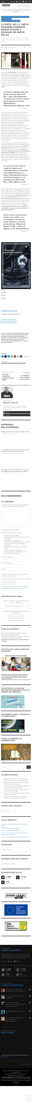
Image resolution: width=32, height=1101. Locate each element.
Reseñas (8, 18)
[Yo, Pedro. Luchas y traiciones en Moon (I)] (3, 997)
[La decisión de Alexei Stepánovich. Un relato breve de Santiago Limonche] (3, 1003)
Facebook (8, 415)
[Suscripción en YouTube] (3, 882)
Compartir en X (24, 108)
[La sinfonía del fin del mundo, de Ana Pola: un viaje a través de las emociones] (16, 463)
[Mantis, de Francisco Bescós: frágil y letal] (16, 443)
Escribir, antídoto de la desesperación (11, 830)
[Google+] (14, 1)
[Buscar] (3, 1)
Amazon (3, 298)
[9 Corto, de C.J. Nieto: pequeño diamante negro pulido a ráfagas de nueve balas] (16, 60)
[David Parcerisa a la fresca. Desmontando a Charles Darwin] (3, 990)
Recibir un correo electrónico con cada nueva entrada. (16, 578)
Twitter (7, 412)
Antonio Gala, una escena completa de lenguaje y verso (15, 837)
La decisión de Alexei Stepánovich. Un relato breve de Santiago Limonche (16, 1004)
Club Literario (7, 16)
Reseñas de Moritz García (11, 20)
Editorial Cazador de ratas (9, 363)
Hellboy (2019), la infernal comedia (10, 828)
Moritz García (24, 16)
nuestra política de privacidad (12, 553)
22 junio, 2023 (15, 473)
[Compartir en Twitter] (24, 47)
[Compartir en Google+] (27, 47)
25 (30, 989)
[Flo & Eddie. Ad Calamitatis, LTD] (3, 1012)
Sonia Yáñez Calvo (8, 453)
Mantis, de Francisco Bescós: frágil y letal (15, 431)
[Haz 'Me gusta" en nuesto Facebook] (17, 877)
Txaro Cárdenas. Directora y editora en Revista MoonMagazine (14, 1019)
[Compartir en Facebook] (22, 47)
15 (30, 1018)
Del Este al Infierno (9, 321)
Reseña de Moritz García (9, 311)
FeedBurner (21, 620)
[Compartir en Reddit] (30, 49)
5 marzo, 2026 (15, 433)
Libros (15, 16)
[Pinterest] (20, 1)
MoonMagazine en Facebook (14, 859)
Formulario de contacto (15, 550)
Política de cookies (26, 1064)
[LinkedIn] (17, 1)
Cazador (3, 295)
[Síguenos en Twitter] (3, 877)
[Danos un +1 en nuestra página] (17, 974)
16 (30, 996)
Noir (3, 18)
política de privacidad (13, 530)
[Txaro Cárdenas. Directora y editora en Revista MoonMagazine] (3, 1018)
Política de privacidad (21, 611)
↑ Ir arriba (16, 1083)
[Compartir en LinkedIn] (30, 47)
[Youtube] (26, 1)
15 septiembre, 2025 (19, 453)
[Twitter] (23, 1)
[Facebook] (11, 1)
